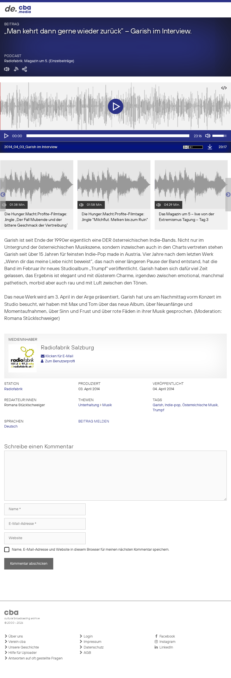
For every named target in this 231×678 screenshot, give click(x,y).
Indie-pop (173, 405)
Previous (3, 195)
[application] (115, 135)
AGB (87, 653)
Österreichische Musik (200, 405)
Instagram (167, 642)
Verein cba (17, 642)
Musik (107, 405)
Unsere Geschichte (23, 647)
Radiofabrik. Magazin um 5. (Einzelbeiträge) (39, 61)
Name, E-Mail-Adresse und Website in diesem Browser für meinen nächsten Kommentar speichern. (90, 550)
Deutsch (10, 426)
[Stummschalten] (208, 136)
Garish (158, 405)
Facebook (166, 636)
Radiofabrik (13, 389)
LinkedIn (165, 647)
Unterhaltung (88, 405)
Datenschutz (93, 647)
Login (88, 636)
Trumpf (158, 410)
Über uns (15, 636)
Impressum (92, 642)
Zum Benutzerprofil (59, 361)
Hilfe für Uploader (22, 653)
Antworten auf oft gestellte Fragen (35, 658)
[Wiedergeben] (6, 136)
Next (228, 195)
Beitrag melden (93, 421)
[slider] (107, 135)
